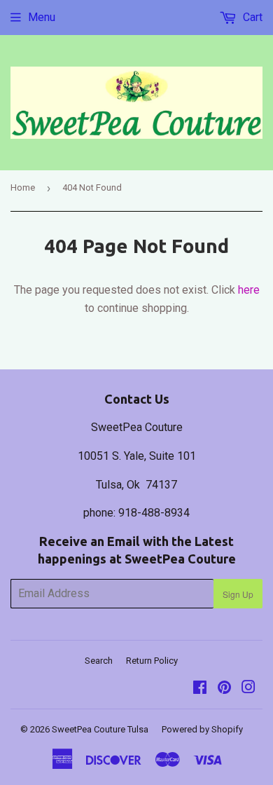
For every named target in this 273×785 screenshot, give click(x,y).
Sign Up (238, 594)
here (249, 289)
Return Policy (152, 660)
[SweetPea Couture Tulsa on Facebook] (199, 688)
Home (22, 187)
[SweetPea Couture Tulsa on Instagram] (248, 688)
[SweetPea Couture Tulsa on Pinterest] (224, 688)
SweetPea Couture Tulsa (100, 729)
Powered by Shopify (202, 729)
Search (99, 660)
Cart (251, 17)
